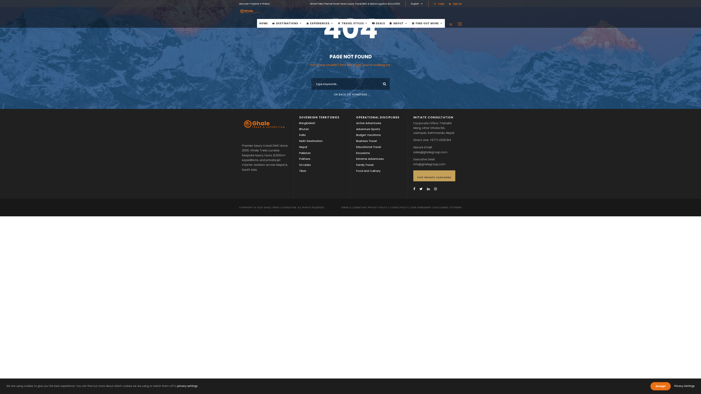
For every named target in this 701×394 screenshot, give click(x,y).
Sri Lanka (305, 165)
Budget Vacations (368, 135)
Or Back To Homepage (350, 94)
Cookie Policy (399, 207)
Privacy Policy (378, 207)
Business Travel (366, 141)
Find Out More (427, 23)
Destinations (287, 23)
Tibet (302, 171)
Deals (380, 23)
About (398, 23)
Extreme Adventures (370, 159)
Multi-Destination (311, 141)
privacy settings (187, 386)
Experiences (320, 23)
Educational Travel (368, 147)
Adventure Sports (368, 129)
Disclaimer (441, 207)
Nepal (303, 147)
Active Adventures (368, 123)
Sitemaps (456, 207)
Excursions (363, 153)
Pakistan (305, 153)
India (302, 135)
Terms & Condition (353, 207)
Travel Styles (353, 23)
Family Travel (365, 165)
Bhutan (304, 129)
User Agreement (421, 207)
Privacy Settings (684, 386)
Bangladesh (307, 123)
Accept (661, 386)
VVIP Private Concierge (434, 177)
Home (263, 23)
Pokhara (304, 159)
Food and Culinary (368, 171)
